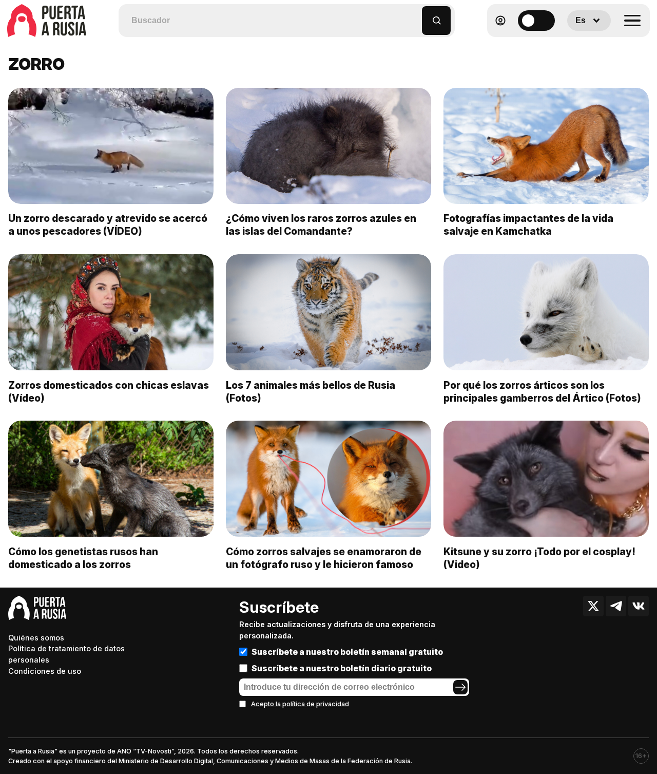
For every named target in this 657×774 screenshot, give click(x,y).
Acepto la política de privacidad (300, 704)
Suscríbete (279, 607)
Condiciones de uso (44, 671)
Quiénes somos (36, 637)
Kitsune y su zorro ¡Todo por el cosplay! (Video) (539, 558)
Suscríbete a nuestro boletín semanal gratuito (347, 652)
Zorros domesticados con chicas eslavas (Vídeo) (108, 391)
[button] (414, 15)
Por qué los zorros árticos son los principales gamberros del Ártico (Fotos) (542, 391)
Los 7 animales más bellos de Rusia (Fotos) (310, 391)
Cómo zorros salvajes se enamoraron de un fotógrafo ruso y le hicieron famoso (323, 558)
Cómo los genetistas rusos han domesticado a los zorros (83, 558)
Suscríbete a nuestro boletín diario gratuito (342, 668)
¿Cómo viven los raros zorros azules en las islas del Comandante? (321, 224)
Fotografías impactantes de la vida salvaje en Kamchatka (528, 224)
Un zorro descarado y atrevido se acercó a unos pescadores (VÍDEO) (107, 224)
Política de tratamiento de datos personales (66, 654)
